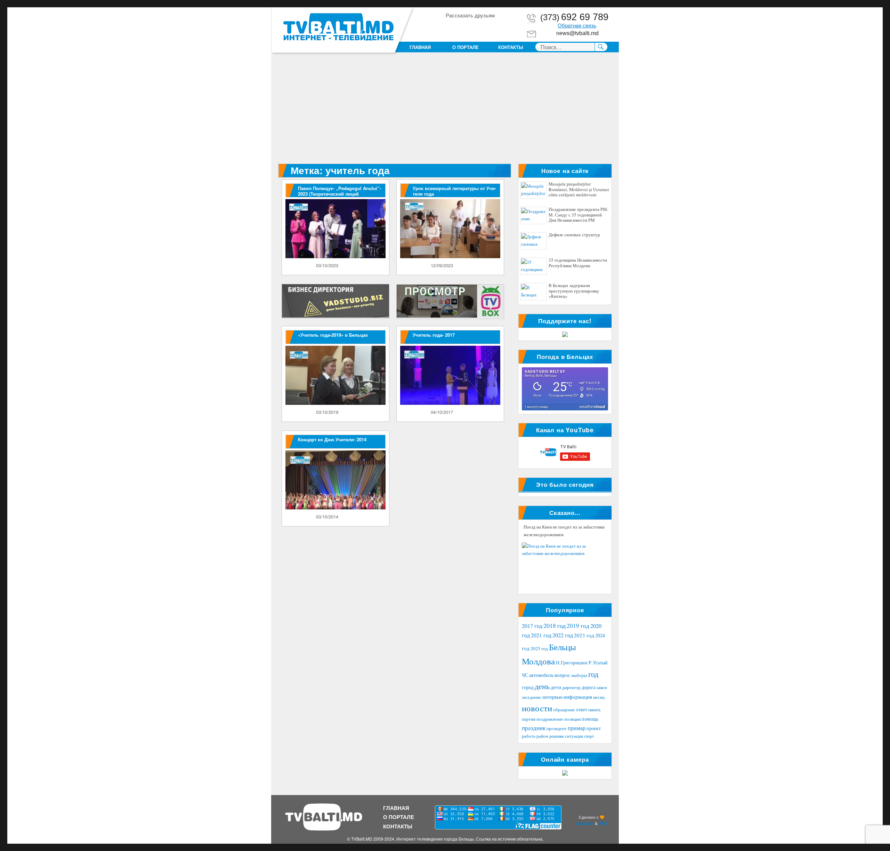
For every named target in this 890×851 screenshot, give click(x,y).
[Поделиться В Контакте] (490, 27)
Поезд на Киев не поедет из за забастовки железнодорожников (564, 531)
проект (593, 728)
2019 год (578, 626)
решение (556, 736)
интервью (552, 697)
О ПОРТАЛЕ (465, 47)
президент (557, 728)
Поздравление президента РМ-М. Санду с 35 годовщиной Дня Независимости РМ (578, 215)
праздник (533, 728)
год (593, 674)
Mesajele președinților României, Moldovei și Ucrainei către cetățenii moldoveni (579, 189)
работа (528, 736)
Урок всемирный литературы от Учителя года (454, 191)
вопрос (563, 674)
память (594, 709)
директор (571, 687)
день (542, 686)
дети (556, 687)
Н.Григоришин (572, 662)
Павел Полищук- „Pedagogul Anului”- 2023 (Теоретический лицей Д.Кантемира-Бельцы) (339, 194)
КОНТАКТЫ (510, 47)
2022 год (562, 635)
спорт (589, 736)
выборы (579, 675)
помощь (590, 718)
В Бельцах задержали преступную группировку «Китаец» (574, 291)
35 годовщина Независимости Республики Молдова (578, 263)
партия (528, 719)
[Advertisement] (446, 112)
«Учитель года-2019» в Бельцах (333, 335)
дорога (589, 687)
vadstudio (584, 823)
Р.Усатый (598, 662)
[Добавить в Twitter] (477, 27)
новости (537, 708)
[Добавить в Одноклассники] (463, 27)
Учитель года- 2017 (434, 335)
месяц (599, 697)
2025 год (539, 648)
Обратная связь (577, 25)
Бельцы (562, 647)
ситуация (574, 736)
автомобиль (541, 675)
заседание (531, 697)
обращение (564, 710)
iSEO (603, 823)
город (528, 687)
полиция (572, 719)
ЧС (525, 675)
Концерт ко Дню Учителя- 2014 (332, 439)
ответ (581, 709)
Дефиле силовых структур (574, 235)
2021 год (541, 635)
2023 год (584, 635)
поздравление (549, 719)
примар (576, 727)
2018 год (554, 625)
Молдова (538, 661)
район (542, 736)
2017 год (532, 626)
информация (578, 696)
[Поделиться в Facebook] (450, 27)
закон (602, 687)
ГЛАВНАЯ (420, 47)
